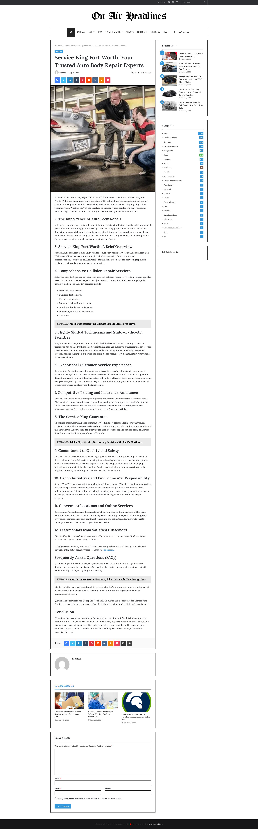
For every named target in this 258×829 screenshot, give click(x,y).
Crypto (92, 32)
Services (67, 46)
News (166, 133)
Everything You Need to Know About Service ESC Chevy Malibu (190, 79)
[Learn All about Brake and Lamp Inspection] (169, 56)
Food (166, 223)
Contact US (184, 32)
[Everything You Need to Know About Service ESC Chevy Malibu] (169, 80)
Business (81, 32)
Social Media (169, 176)
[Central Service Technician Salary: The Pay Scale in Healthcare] (103, 700)
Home (71, 32)
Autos (166, 163)
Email (57, 788)
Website (108, 788)
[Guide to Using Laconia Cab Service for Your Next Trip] (169, 106)
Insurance (155, 32)
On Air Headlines (155, 824)
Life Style (168, 189)
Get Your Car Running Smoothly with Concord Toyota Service (190, 92)
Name (58, 778)
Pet (165, 236)
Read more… (109, 550)
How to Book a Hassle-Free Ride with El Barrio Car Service (190, 66)
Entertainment (170, 202)
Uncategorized (170, 215)
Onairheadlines (170, 138)
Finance (167, 159)
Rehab (166, 232)
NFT (173, 32)
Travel (166, 198)
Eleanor (62, 73)
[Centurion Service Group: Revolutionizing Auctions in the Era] (136, 702)
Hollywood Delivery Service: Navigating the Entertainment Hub (68, 714)
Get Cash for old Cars (170, 252)
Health (166, 172)
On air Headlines (171, 146)
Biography (168, 151)
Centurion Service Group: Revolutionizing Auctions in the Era (136, 717)
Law (100, 32)
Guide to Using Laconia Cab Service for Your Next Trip (191, 105)
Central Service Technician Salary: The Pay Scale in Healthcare (100, 714)
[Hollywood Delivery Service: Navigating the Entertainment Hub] (69, 700)
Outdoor (130, 32)
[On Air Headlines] (129, 16)
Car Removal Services (173, 228)
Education (168, 219)
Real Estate (142, 32)
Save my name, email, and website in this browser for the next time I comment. (89, 798)
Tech (166, 32)
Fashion (167, 211)
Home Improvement (113, 32)
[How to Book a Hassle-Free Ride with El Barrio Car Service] (169, 67)
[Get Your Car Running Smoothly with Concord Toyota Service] (169, 93)
